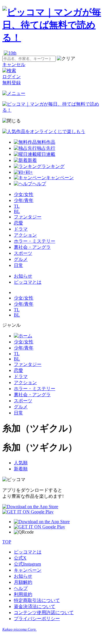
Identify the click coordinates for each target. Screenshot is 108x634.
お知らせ (23, 276)
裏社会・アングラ (32, 247)
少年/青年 (23, 200)
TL (17, 206)
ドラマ (21, 229)
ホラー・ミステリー (34, 241)
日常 (18, 265)
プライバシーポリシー (37, 618)
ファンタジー (27, 216)
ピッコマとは (27, 282)
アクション (25, 235)
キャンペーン (27, 570)
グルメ (21, 259)
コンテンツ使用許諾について (44, 612)
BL (17, 211)
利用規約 (23, 594)
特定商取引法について (37, 600)
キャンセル (13, 64)
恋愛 (18, 222)
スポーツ (23, 253)
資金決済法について (34, 606)
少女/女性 (23, 194)
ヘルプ (21, 588)
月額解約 (23, 582)
